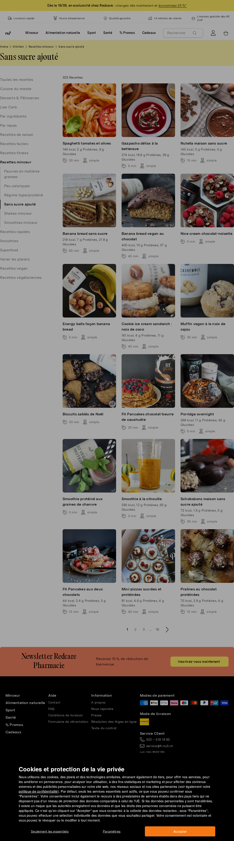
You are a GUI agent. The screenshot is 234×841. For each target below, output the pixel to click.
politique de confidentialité (38, 791)
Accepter (180, 831)
